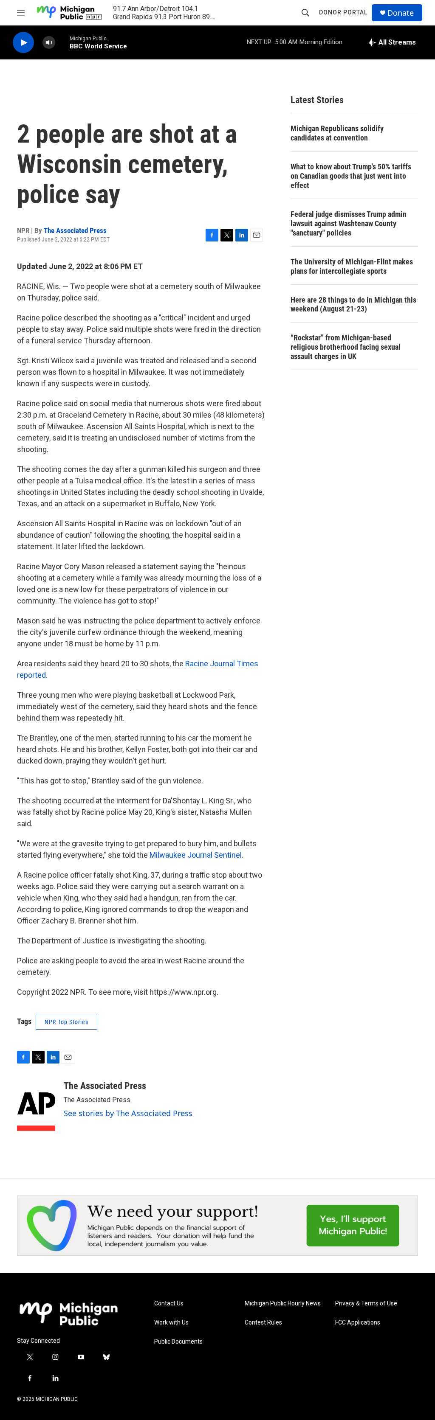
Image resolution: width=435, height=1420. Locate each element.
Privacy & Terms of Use (366, 1303)
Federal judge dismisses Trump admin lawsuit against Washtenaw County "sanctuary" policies (349, 223)
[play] (23, 43)
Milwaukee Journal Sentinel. (196, 854)
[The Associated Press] (36, 1105)
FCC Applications (357, 1322)
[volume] (49, 42)
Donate (400, 12)
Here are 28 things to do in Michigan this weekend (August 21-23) (353, 304)
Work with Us (171, 1322)
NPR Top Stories (66, 1022)
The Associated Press (75, 230)
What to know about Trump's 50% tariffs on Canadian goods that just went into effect (351, 176)
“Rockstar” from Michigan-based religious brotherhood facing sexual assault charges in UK (346, 347)
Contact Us (169, 1303)
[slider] (62, 42)
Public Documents (178, 1342)
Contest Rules (263, 1322)
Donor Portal (343, 12)
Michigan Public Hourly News (283, 1303)
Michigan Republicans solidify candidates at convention (337, 133)
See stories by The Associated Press (128, 1113)
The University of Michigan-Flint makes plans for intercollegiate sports (352, 266)
